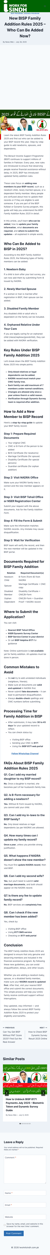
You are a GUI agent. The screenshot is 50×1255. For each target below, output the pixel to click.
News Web (9, 42)
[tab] (20, 1123)
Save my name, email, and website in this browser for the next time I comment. (25, 1225)
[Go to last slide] (7, 1093)
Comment (10, 1157)
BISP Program (17, 13)
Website (9, 1217)
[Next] (43, 1093)
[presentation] (25, 1079)
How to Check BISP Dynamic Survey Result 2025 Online (37, 1033)
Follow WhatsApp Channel (25, 753)
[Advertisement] (25, 80)
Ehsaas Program (31, 13)
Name (8, 1193)
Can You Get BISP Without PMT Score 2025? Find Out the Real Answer (12, 1035)
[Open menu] (45, 6)
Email (8, 1205)
